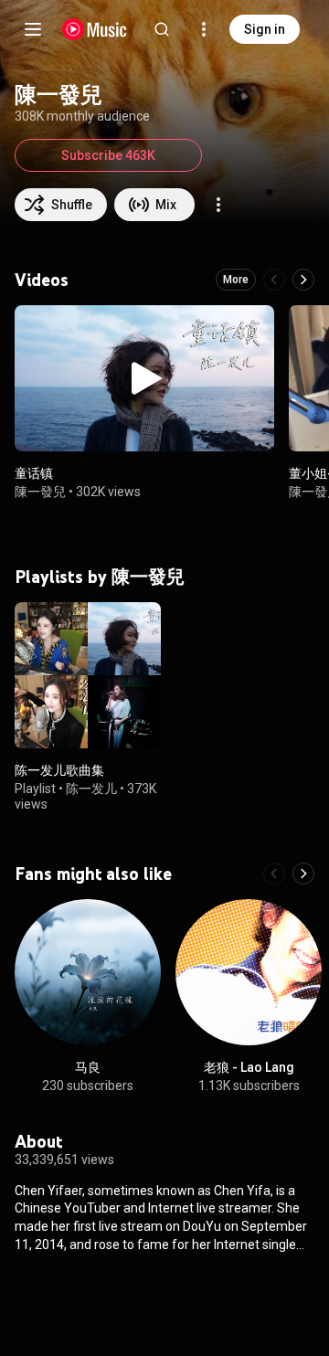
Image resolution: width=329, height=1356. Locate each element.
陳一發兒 (40, 490)
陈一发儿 (91, 788)
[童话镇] (144, 378)
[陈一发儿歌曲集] (88, 675)
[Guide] (33, 29)
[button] (144, 378)
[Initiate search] (161, 29)
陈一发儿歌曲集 (59, 770)
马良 (88, 1067)
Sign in (264, 29)
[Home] (94, 29)
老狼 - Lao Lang (249, 1067)
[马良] (88, 972)
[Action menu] (218, 204)
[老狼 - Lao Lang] (248, 972)
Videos (42, 280)
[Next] (303, 279)
